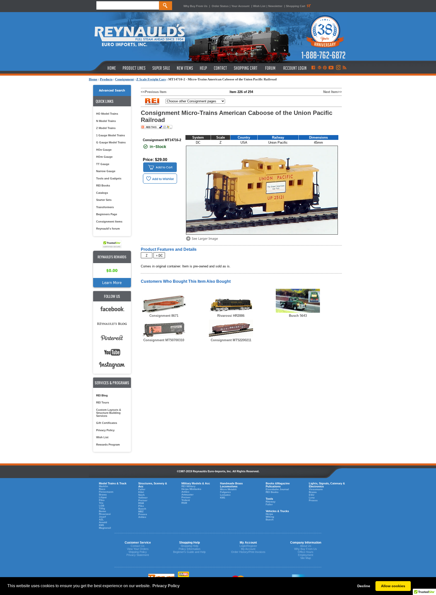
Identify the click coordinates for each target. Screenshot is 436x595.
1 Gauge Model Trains (110, 135)
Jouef (102, 516)
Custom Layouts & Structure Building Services (108, 412)
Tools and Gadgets (108, 178)
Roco (102, 489)
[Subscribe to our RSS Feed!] (344, 68)
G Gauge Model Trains (111, 142)
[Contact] (220, 68)
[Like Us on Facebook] (313, 68)
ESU (311, 494)
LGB (101, 505)
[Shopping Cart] (245, 68)
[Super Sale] (161, 68)
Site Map (305, 557)
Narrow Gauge (105, 171)
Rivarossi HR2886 (230, 316)
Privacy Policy (105, 430)
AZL (101, 519)
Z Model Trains (106, 128)
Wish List (259, 6)
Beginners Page (106, 214)
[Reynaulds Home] (104, 68)
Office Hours (305, 551)
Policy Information (189, 548)
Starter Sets (104, 199)
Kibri (141, 492)
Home (93, 79)
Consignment (124, 79)
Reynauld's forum (108, 228)
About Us (305, 545)
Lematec (225, 494)
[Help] (204, 68)
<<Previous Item (154, 92)
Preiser (142, 500)
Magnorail (105, 527)
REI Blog (102, 395)
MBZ (141, 511)
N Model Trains (106, 120)
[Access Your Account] (294, 68)
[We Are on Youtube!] (331, 68)
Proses (142, 514)
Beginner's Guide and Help (189, 551)
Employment (305, 554)
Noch (141, 494)
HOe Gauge (104, 149)
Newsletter (275, 6)
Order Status (220, 6)
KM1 (101, 525)
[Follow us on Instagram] (338, 68)
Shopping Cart (295, 6)
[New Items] (185, 68)
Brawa (103, 494)
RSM (141, 503)
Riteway (271, 501)
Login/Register (248, 545)
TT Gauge (102, 164)
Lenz (312, 497)
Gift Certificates (106, 422)
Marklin (103, 486)
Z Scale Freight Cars (151, 79)
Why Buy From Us (195, 6)
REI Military (188, 486)
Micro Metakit (228, 489)
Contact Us (138, 545)
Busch (142, 508)
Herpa (269, 514)
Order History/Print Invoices (248, 551)
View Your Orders (138, 548)
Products (106, 79)
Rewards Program (108, 444)
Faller (141, 489)
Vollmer (143, 497)
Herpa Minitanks (191, 489)
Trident (185, 500)
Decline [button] (363, 586)
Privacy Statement (137, 554)
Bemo (102, 511)
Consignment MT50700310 (163, 340)
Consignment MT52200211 (231, 340)
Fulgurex (225, 492)
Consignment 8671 (163, 316)
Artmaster (187, 494)
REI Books (103, 185)
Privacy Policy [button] (166, 586)
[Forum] (270, 68)
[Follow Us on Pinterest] (325, 68)
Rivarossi (105, 514)
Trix (101, 503)
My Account (248, 548)
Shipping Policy (137, 551)
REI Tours (102, 402)
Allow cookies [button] (393, 586)
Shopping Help (189, 545)
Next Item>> (332, 92)
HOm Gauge (104, 156)
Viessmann (316, 489)
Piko (101, 500)
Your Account (240, 6)
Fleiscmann (106, 491)
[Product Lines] (134, 68)
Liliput (102, 497)
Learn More (112, 282)
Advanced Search (112, 90)
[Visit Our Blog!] (319, 68)
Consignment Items (109, 221)
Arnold (103, 522)
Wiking (270, 516)
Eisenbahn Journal (277, 489)
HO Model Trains (107, 113)
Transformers (105, 207)
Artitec (142, 517)
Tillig (102, 508)
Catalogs (102, 192)
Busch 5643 (298, 316)
